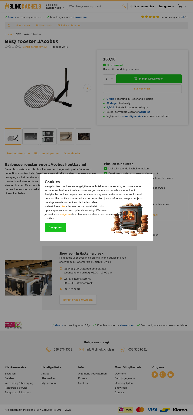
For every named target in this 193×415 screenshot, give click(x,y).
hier (63, 206)
